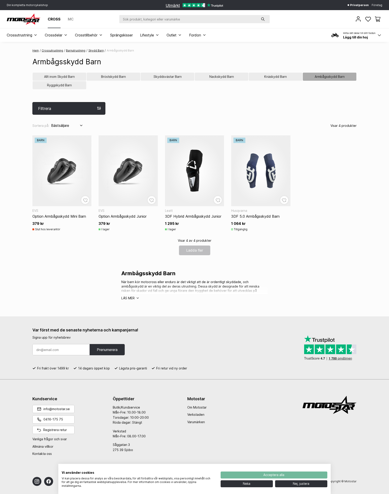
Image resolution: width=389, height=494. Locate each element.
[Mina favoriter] (368, 19)
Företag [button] (377, 5)
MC (71, 19)
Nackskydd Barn (221, 76)
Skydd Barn (96, 50)
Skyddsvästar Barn (168, 76)
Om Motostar (197, 407)
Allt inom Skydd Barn (59, 76)
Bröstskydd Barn (113, 76)
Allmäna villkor (42, 446)
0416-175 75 (53, 419)
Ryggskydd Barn (59, 85)
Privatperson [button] (359, 5)
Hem (35, 50)
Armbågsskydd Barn (330, 76)
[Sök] (263, 19)
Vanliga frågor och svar (49, 439)
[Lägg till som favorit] (85, 200)
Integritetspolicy (203, 469)
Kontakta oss (42, 454)
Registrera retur (55, 430)
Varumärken (196, 422)
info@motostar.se (56, 409)
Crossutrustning (52, 50)
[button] (377, 19)
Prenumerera (107, 349)
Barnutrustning (75, 50)
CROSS (54, 19)
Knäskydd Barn (275, 76)
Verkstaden (195, 414)
